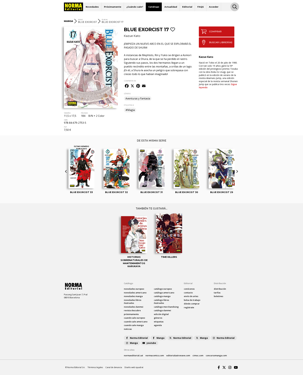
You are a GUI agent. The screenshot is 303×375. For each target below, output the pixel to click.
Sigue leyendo (218, 86)
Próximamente (112, 7)
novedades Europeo (134, 288)
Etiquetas (158, 321)
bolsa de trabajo (192, 300)
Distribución (220, 283)
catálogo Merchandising (166, 306)
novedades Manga (133, 296)
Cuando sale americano (135, 321)
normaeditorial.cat (133, 355)
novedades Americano (135, 292)
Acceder (213, 7)
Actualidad (170, 7)
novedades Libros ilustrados (132, 302)
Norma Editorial (139, 337)
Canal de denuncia (113, 367)
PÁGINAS (84, 113)
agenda (158, 325)
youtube (151, 342)
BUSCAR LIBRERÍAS (220, 42)
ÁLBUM (104, 20)
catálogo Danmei (162, 310)
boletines (218, 296)
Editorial (187, 7)
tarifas (217, 292)
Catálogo (153, 7)
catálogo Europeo (163, 288)
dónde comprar (192, 303)
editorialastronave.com (178, 355)
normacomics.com (155, 355)
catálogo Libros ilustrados (161, 302)
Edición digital (161, 314)
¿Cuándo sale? (134, 7)
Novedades (92, 7)
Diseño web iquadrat (134, 367)
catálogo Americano (164, 292)
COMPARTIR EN (130, 81)
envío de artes (191, 296)
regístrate (189, 307)
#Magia (130, 110)
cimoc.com (198, 355)
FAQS (200, 7)
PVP (65, 127)
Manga (160, 337)
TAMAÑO (67, 113)
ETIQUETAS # (129, 105)
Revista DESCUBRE (132, 310)
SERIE (80, 20)
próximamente (131, 314)
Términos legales (95, 367)
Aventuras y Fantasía (137, 98)
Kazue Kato (132, 36)
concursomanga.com (216, 355)
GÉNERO (127, 93)
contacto (188, 292)
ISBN (66, 120)
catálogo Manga (162, 296)
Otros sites (129, 349)
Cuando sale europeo (134, 317)
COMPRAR (215, 31)
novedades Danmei (133, 306)
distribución (220, 288)
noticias (128, 329)
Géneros (158, 317)
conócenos (189, 288)
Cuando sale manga (134, 325)
